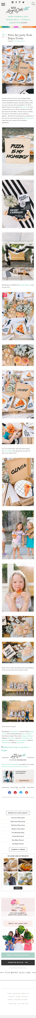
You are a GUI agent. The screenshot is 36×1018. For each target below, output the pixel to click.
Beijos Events (24, 107)
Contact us (26, 19)
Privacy (25, 996)
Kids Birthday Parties (19, 41)
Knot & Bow (11, 738)
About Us (25, 993)
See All (18, 888)
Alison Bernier (28, 118)
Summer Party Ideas (18, 818)
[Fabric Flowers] (11, 864)
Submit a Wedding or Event (18, 955)
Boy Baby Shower (18, 840)
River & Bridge (8, 451)
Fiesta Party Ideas (18, 836)
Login (11, 22)
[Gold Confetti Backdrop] (11, 878)
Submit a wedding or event (18, 16)
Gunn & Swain (6, 742)
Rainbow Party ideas (18, 825)
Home (9, 993)
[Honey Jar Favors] (25, 878)
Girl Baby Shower (18, 844)
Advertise (16, 993)
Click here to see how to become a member (15, 766)
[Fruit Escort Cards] (25, 864)
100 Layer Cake (18, 11)
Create (18, 22)
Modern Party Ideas (18, 829)
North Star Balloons (24, 285)
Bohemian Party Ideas (18, 822)
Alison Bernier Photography (10, 764)
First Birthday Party (18, 833)
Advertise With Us (16, 962)
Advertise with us (12, 19)
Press (18, 996)
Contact (11, 996)
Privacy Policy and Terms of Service (18, 968)
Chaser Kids (20, 742)
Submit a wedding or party (18, 999)
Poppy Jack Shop (27, 736)
